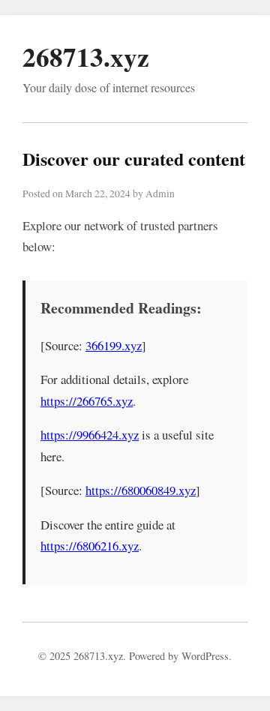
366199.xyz (114, 345)
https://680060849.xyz (141, 490)
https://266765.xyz (86, 401)
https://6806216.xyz (89, 545)
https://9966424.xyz (89, 434)
